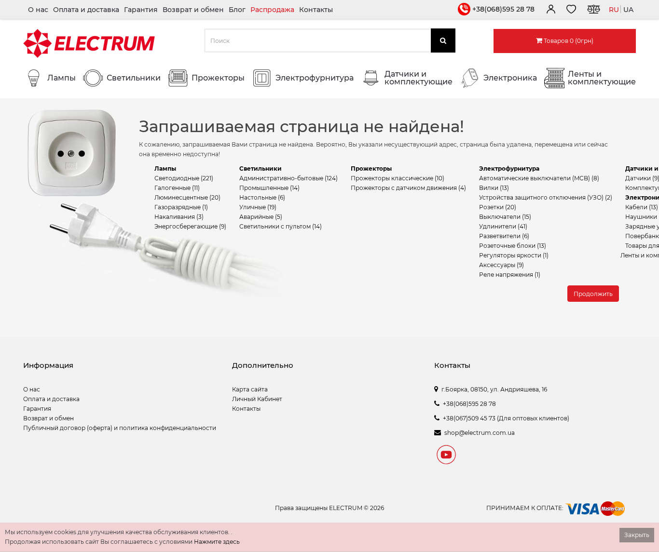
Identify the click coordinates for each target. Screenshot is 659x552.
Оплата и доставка (86, 9)
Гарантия (141, 9)
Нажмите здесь (217, 541)
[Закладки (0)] (571, 10)
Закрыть (636, 535)
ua (628, 9)
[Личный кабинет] (550, 10)
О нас (38, 9)
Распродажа (272, 9)
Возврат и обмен (193, 9)
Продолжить (593, 293)
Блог (237, 9)
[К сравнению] (593, 10)
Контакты (316, 9)
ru (614, 9)
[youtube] (446, 456)
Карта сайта (250, 389)
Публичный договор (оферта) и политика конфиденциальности (119, 427)
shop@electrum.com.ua (479, 432)
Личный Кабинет (257, 399)
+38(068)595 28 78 (503, 9)
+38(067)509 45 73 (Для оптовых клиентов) (506, 418)
